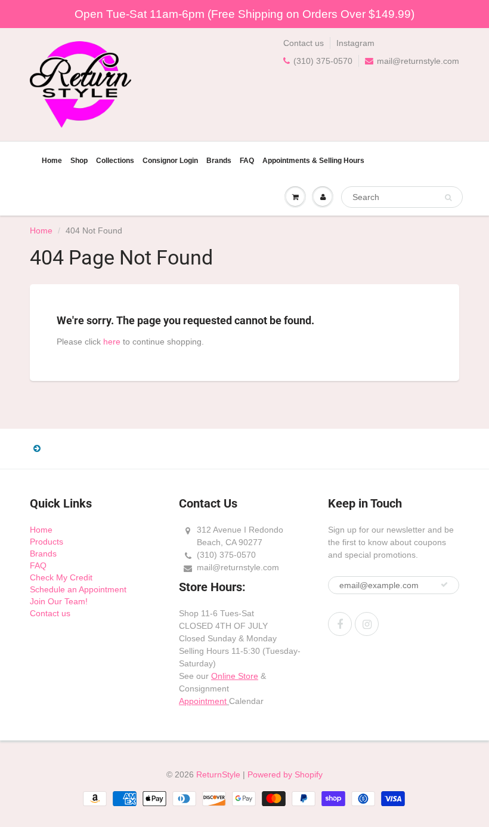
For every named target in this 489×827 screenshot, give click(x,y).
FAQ (247, 160)
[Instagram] (367, 624)
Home (52, 160)
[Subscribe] (444, 584)
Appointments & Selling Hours (313, 160)
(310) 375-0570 (322, 61)
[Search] (448, 197)
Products (46, 541)
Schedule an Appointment (78, 589)
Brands (218, 160)
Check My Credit (61, 577)
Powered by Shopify (285, 774)
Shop (79, 160)
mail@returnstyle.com (418, 61)
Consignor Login (170, 160)
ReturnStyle (218, 774)
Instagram (355, 43)
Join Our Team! (59, 601)
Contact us (303, 43)
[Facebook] (340, 624)
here (111, 341)
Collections (115, 160)
